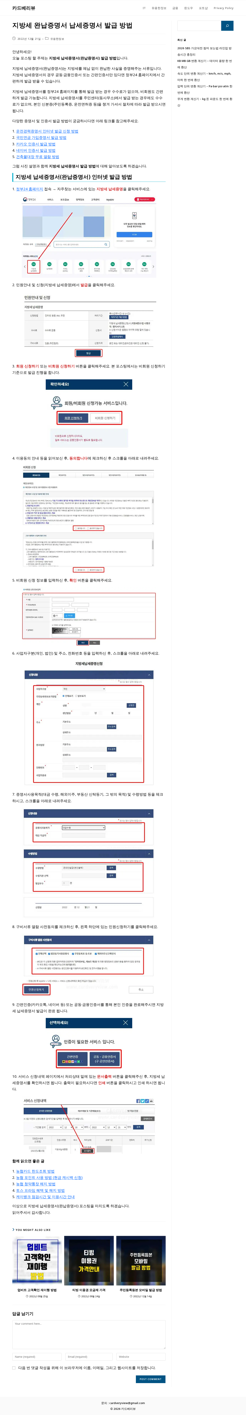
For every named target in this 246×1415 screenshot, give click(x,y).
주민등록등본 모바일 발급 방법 (141, 1290)
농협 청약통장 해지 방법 (36, 1183)
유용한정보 (57, 39)
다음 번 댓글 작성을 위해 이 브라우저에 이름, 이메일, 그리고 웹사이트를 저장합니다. (87, 1367)
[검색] (227, 26)
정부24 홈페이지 (29, 188)
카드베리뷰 (23, 8)
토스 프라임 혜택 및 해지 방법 (40, 1190)
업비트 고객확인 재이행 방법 (37, 1290)
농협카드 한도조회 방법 (35, 1171)
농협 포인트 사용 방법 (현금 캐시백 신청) (49, 1177)
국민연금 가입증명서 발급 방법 (41, 137)
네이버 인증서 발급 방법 (36, 150)
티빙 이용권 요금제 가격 (89, 1290)
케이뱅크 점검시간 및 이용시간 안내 (45, 1196)
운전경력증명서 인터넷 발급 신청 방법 (47, 131)
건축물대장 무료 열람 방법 (37, 156)
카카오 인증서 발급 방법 (36, 143)
